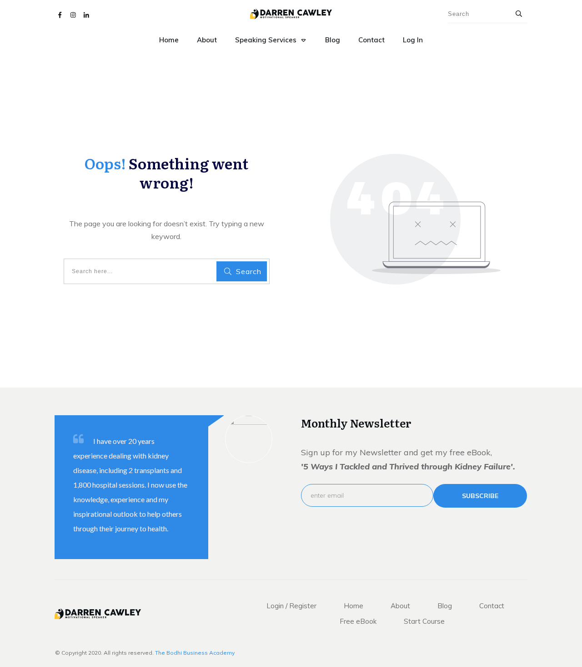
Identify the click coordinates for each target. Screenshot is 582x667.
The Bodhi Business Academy (195, 652)
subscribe (480, 496)
